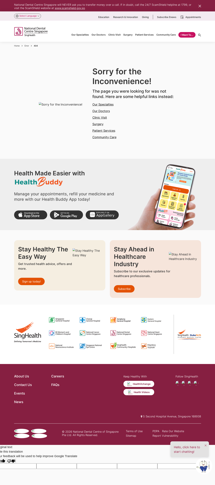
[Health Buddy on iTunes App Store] (30, 214)
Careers (57, 376)
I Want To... (187, 34)
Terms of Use (134, 431)
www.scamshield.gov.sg (70, 8)
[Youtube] (184, 383)
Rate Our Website (173, 431)
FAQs (55, 385)
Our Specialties (103, 104)
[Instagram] (190, 383)
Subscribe (124, 288)
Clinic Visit (99, 117)
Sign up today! (31, 281)
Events (19, 393)
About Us (21, 376)
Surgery (97, 124)
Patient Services (103, 130)
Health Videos (142, 392)
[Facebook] (178, 383)
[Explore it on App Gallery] (102, 214)
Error (27, 45)
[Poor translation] (11, 460)
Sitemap (131, 435)
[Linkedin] (196, 383)
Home (17, 45)
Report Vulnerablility (165, 435)
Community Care (104, 137)
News (18, 402)
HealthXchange (141, 383)
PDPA (156, 431)
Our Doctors (101, 111)
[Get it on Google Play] (66, 214)
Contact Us (23, 385)
